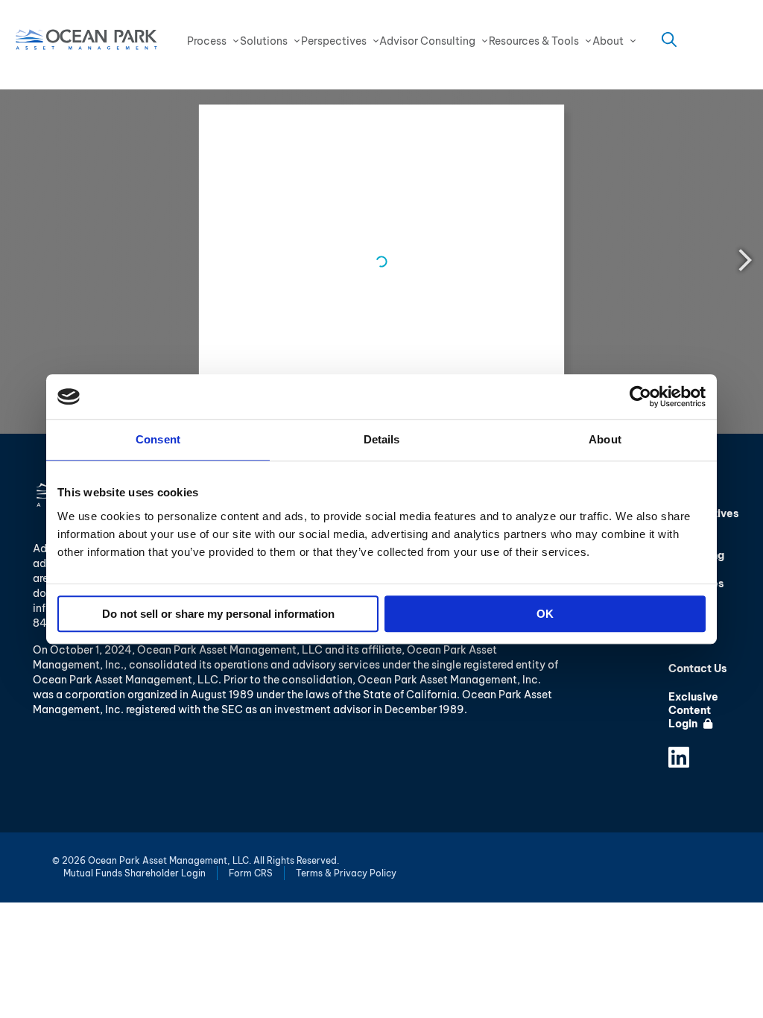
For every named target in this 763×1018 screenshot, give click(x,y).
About (608, 41)
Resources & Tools (534, 41)
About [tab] (605, 439)
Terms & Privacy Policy (346, 873)
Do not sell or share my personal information (218, 613)
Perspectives (334, 41)
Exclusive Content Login (693, 710)
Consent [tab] (158, 439)
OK (545, 613)
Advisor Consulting (427, 41)
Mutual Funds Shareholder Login (134, 873)
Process (207, 41)
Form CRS (251, 873)
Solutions (264, 41)
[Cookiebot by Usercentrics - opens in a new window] (640, 396)
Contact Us (697, 668)
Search (669, 39)
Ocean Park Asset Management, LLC (86, 39)
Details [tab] (382, 439)
